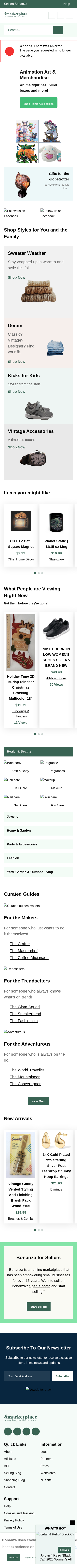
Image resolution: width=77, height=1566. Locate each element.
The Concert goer (25, 1084)
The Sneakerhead (25, 1014)
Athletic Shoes (56, 678)
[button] (35, 573)
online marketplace (47, 1270)
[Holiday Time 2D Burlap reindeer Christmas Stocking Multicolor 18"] (20, 669)
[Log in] (60, 15)
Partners (46, 1458)
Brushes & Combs (21, 1218)
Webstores (47, 1473)
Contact (9, 1487)
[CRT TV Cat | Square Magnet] (20, 535)
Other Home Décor (21, 559)
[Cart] (51, 15)
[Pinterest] (26, 1431)
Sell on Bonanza (15, 4)
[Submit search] (58, 30)
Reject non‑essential (34, 1557)
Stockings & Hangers (20, 714)
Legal (44, 1451)
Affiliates (10, 1458)
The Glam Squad (25, 1007)
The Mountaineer (25, 1077)
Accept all (13, 1557)
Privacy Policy (14, 1520)
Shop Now (16, 277)
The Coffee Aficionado (29, 957)
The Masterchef (24, 951)
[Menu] (69, 15)
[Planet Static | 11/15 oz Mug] (56, 535)
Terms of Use (13, 1527)
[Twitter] (17, 1431)
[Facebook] (8, 1431)
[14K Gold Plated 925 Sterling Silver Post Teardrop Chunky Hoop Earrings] (56, 1176)
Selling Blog (12, 1473)
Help (66, 4)
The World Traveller (27, 1070)
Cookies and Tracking (19, 1513)
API (6, 1466)
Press (44, 1466)
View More (38, 1101)
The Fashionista (24, 1021)
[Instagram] (36, 1431)
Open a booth (39, 1286)
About (8, 1451)
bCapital (46, 1480)
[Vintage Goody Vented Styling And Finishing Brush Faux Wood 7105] (20, 1176)
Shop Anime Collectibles (38, 103)
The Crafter (20, 944)
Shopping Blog (14, 1480)
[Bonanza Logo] (16, 14)
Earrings (56, 1189)
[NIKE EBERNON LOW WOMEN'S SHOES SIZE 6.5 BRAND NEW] (56, 669)
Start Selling (38, 1306)
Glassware (56, 559)
